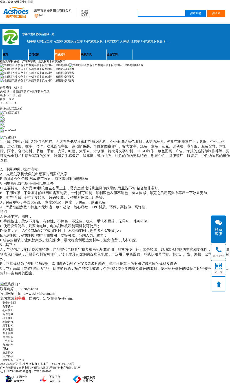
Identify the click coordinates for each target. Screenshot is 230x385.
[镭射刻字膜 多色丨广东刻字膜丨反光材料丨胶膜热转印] (106, 65)
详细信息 (5, 108)
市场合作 (7, 344)
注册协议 (7, 352)
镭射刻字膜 (19, 91)
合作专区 (7, 314)
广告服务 (7, 340)
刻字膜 (18, 87)
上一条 (4, 103)
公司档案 (34, 54)
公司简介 (7, 310)
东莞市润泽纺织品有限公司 (53, 10)
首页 (5, 54)
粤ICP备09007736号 (62, 363)
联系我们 (7, 318)
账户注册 (7, 329)
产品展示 (60, 54)
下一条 (13, 103)
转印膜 (45, 91)
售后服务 (7, 337)
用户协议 (7, 356)
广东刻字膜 (33, 91)
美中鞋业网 (26, 1)
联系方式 (86, 54)
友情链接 (7, 321)
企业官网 (112, 54)
